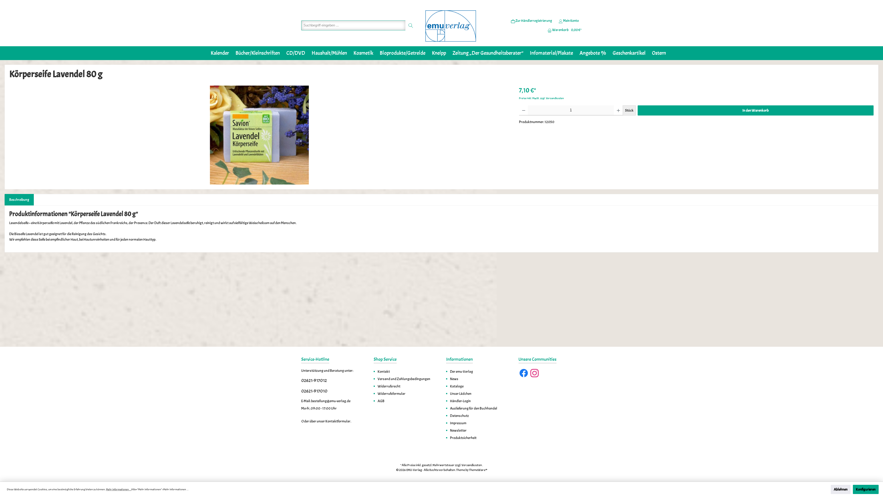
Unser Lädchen (460, 393)
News (454, 379)
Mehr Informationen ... (118, 489)
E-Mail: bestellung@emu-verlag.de (325, 401)
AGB (381, 401)
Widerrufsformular (391, 393)
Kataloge (457, 386)
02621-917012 (314, 380)
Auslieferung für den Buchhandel (473, 408)
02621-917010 (314, 391)
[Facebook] (524, 373)
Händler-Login (460, 401)
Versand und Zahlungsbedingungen (404, 379)
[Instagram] (534, 373)
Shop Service (385, 359)
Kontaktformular (337, 421)
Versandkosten (472, 465)
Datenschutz (459, 415)
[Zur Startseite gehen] (450, 26)
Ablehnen (841, 489)
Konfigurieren (866, 489)
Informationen (459, 359)
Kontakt (384, 371)
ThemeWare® (478, 470)
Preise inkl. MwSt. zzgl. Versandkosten (541, 98)
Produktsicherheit (463, 438)
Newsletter (458, 430)
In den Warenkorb (756, 110)
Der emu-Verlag (461, 371)
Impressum (458, 423)
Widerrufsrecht (389, 386)
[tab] (19, 199)
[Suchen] (410, 25)
